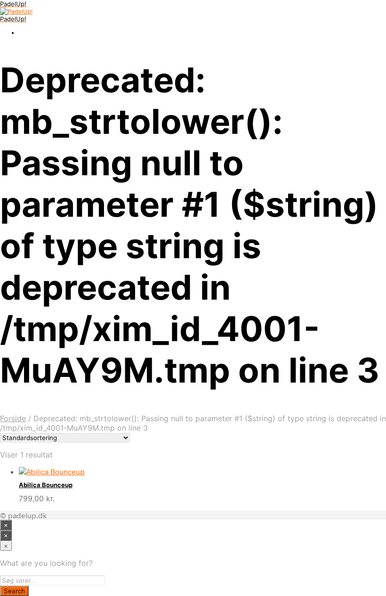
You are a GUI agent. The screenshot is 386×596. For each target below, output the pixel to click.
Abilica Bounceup (45, 485)
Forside (13, 418)
